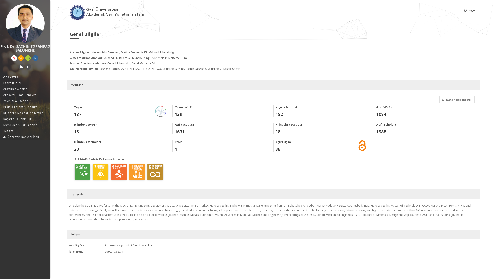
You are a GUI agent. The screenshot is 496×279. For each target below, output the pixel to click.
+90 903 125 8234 (113, 251)
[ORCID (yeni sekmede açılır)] (28, 58)
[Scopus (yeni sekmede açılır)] (21, 58)
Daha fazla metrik (459, 100)
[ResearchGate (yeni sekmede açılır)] (28, 67)
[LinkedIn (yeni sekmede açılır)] (21, 67)
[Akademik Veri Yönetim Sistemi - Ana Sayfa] (78, 12)
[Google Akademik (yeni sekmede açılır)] (14, 58)
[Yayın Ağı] (161, 111)
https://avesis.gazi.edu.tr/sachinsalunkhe (128, 245)
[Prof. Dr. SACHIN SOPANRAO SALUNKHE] (25, 23)
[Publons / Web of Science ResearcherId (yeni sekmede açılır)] (35, 58)
